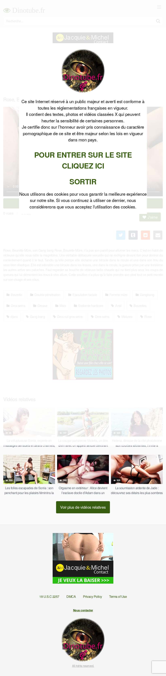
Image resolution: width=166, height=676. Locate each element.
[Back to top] (155, 663)
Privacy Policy (92, 596)
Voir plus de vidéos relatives (83, 507)
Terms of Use (118, 596)
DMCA (71, 596)
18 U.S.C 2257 (49, 596)
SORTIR (82, 181)
